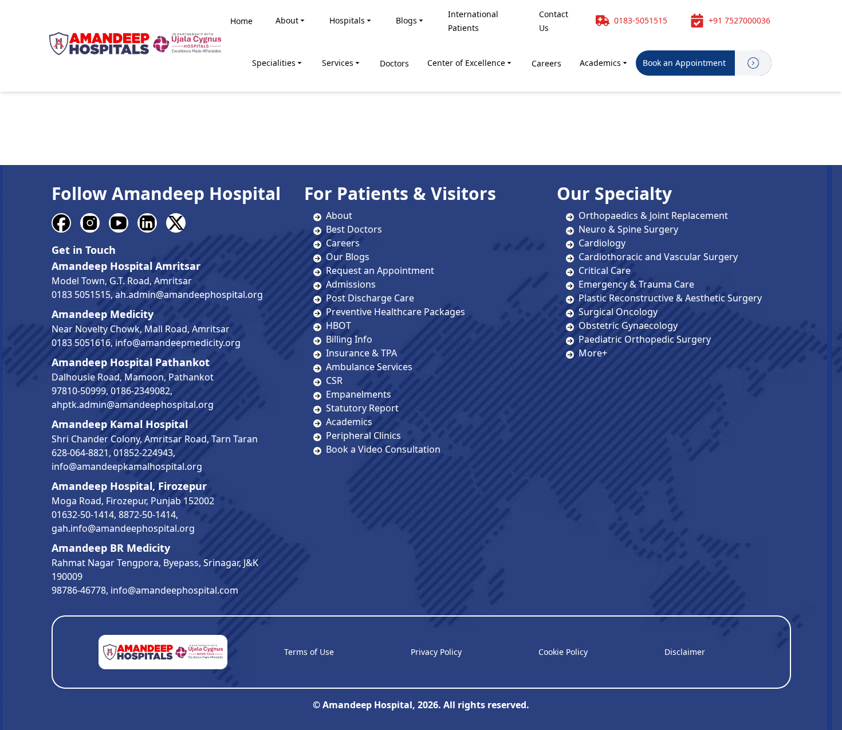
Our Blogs (347, 256)
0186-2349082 (140, 390)
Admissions (351, 284)
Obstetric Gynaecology (628, 325)
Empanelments (358, 394)
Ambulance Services (369, 366)
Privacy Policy (436, 651)
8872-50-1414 (147, 514)
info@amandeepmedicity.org (178, 342)
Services (337, 62)
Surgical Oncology (618, 311)
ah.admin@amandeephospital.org (189, 294)
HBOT (338, 325)
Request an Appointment (380, 270)
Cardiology (602, 243)
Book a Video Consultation (383, 449)
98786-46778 (79, 590)
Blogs (406, 20)
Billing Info (349, 339)
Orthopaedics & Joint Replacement (653, 215)
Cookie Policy (563, 651)
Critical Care (605, 270)
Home (241, 20)
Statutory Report (362, 408)
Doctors (394, 63)
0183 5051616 (81, 342)
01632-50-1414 (83, 514)
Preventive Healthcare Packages (395, 311)
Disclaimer (684, 651)
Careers (546, 63)
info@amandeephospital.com (174, 590)
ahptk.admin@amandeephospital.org (133, 404)
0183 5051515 (81, 294)
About (287, 20)
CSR (334, 380)
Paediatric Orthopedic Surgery (645, 339)
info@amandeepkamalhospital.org (127, 466)
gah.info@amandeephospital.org (123, 528)
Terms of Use (309, 651)
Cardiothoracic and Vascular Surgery (658, 256)
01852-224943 (143, 452)
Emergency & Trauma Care (636, 284)
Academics (600, 62)
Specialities (274, 62)
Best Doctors (354, 229)
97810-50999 (79, 390)
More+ (593, 353)
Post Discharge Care (370, 298)
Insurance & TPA (361, 353)
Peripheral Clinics (363, 435)
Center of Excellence (466, 62)
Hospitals (347, 20)
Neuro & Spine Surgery (628, 229)
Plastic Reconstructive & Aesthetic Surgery (670, 298)
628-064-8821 (80, 452)
